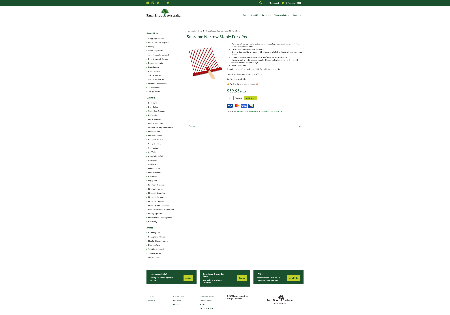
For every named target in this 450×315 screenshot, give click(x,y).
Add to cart (250, 98)
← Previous (191, 126)
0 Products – (293, 3)
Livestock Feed (154, 131)
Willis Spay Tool (154, 221)
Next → (301, 126)
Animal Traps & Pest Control (159, 55)
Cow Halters (153, 160)
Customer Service (207, 297)
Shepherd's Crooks (155, 75)
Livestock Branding (156, 185)
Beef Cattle (153, 103)
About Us (254, 15)
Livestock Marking (155, 189)
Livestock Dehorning (156, 193)
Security (203, 304)
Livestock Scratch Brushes (158, 205)
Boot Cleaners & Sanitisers (158, 59)
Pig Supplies (153, 115)
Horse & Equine (154, 119)
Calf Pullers (153, 152)
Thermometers (154, 87)
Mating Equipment (155, 213)
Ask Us (188, 278)
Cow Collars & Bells (156, 156)
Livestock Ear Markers (157, 197)
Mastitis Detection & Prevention (161, 209)
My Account (274, 3)
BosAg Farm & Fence (156, 237)
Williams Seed (153, 257)
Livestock (150, 98)
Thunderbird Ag (154, 253)
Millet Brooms (154, 71)
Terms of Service (206, 308)
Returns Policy (206, 301)
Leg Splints (152, 181)
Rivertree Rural (154, 245)
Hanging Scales (154, 168)
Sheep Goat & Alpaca (156, 111)
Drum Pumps (153, 67)
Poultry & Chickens (156, 123)
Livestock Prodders (156, 201)
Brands (149, 228)
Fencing (151, 46)
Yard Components (155, 51)
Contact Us (297, 15)
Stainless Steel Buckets (157, 83)
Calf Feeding (153, 148)
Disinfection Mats (155, 63)
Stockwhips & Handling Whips (160, 217)
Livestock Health (155, 135)
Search (242, 278)
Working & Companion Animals (160, 127)
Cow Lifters (153, 164)
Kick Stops (152, 176)
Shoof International (156, 249)
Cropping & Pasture (156, 38)
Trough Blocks (154, 92)
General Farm (152, 33)
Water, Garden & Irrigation (158, 42)
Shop (245, 15)
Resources (266, 15)
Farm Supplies (191, 31)
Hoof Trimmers (154, 172)
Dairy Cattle (153, 107)
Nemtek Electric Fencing (158, 241)
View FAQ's (293, 278)
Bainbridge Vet (154, 233)
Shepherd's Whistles (156, 79)
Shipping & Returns (281, 15)
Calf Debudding (154, 144)
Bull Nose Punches (155, 140)
